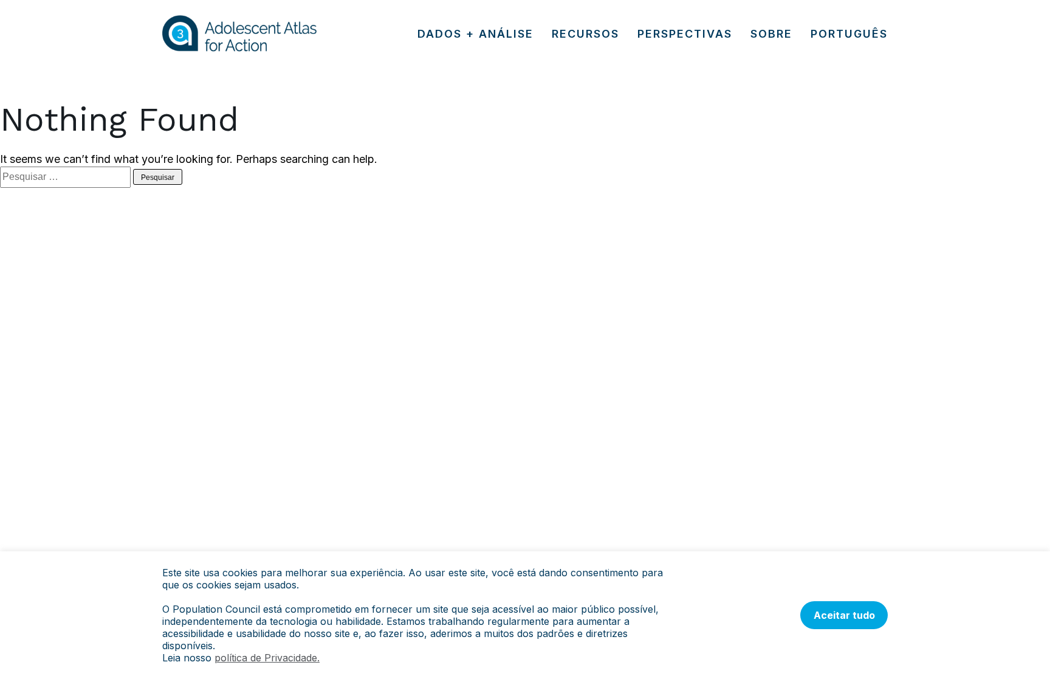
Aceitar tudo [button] (844, 615)
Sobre (771, 33)
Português (849, 33)
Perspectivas (684, 33)
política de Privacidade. (267, 658)
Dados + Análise (475, 33)
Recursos (585, 33)
